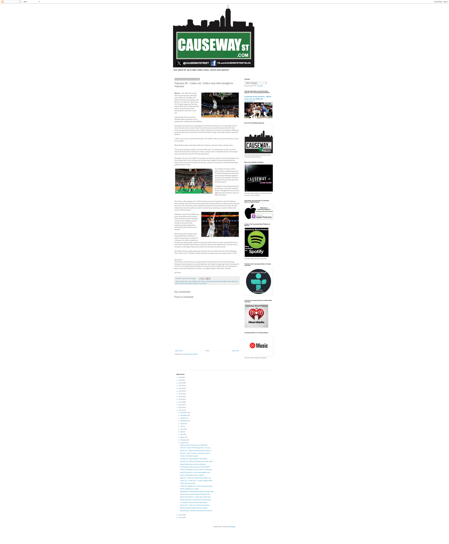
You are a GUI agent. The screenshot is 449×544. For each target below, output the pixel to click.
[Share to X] (205, 278)
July (181, 426)
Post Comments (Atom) (190, 354)
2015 (180, 407)
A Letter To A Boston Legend (189, 456)
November (183, 415)
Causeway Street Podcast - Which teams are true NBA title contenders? (257, 99)
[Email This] (200, 278)
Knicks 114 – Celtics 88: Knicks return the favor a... (196, 450)
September (184, 421)
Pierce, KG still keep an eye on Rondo (192, 475)
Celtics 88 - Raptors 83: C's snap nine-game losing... (196, 486)
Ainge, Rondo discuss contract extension (193, 464)
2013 (180, 515)
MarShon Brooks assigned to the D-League (194, 508)
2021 (180, 391)
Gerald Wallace (222, 281)
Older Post (235, 351)
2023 (180, 385)
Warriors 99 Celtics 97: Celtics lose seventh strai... (196, 497)
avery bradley (192, 281)
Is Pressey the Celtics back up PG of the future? (195, 467)
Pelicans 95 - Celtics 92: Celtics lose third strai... (195, 505)
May (181, 432)
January (183, 442)
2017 (180, 402)
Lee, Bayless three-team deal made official (193, 502)
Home (207, 351)
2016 (180, 405)
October (183, 418)
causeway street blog (211, 281)
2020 (180, 394)
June (182, 429)
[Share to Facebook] (207, 278)
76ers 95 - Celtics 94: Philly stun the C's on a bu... (195, 448)
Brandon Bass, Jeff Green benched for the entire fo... (196, 511)
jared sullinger (231, 281)
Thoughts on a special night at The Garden (193, 459)
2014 (180, 410)
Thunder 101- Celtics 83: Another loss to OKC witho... (197, 461)
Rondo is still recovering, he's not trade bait (193, 445)
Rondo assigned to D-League (189, 489)
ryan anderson (202, 283)
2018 (180, 399)
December (183, 412)
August (182, 423)
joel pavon (182, 283)
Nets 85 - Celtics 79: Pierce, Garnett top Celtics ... (195, 453)
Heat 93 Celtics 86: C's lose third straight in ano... (195, 472)
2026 (180, 377)
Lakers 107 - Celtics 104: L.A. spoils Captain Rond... (196, 480)
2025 (180, 380)
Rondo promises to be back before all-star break (195, 500)
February (183, 440)
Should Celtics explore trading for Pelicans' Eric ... (196, 494)
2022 (180, 388)
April (182, 434)
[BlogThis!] (202, 278)
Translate (260, 86)
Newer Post (178, 351)
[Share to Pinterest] (209, 278)
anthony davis (184, 281)
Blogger (233, 527)
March (182, 437)
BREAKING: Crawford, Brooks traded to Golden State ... (197, 491)
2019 (180, 396)
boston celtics (201, 281)
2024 (180, 383)
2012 (180, 517)
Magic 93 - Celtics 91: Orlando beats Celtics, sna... (196, 478)
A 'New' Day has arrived (187, 483)
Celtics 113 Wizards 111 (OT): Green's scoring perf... (196, 469)
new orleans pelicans (192, 283)
